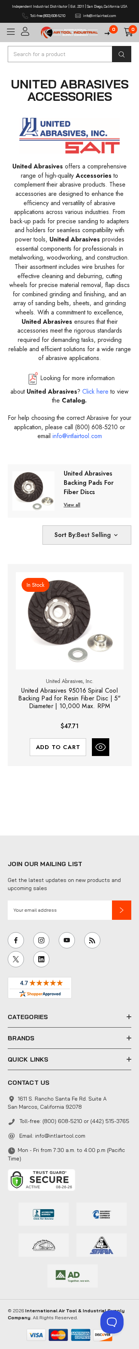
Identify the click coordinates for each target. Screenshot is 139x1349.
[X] (16, 959)
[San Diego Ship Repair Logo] (44, 1244)
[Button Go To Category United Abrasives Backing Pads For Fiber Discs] (33, 490)
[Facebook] (16, 940)
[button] (121, 910)
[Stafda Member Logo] (101, 1244)
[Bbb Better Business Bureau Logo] (44, 1213)
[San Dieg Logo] (101, 1213)
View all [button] (72, 504)
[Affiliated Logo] (72, 1275)
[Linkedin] (41, 959)
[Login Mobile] (28, 31)
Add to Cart (58, 747)
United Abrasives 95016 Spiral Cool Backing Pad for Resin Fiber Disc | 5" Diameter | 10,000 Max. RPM (69, 698)
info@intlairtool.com (60, 1135)
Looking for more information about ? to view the (69, 389)
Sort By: (65, 534)
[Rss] (92, 940)
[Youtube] (67, 940)
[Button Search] (121, 54)
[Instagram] (41, 940)
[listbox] (98, 535)
